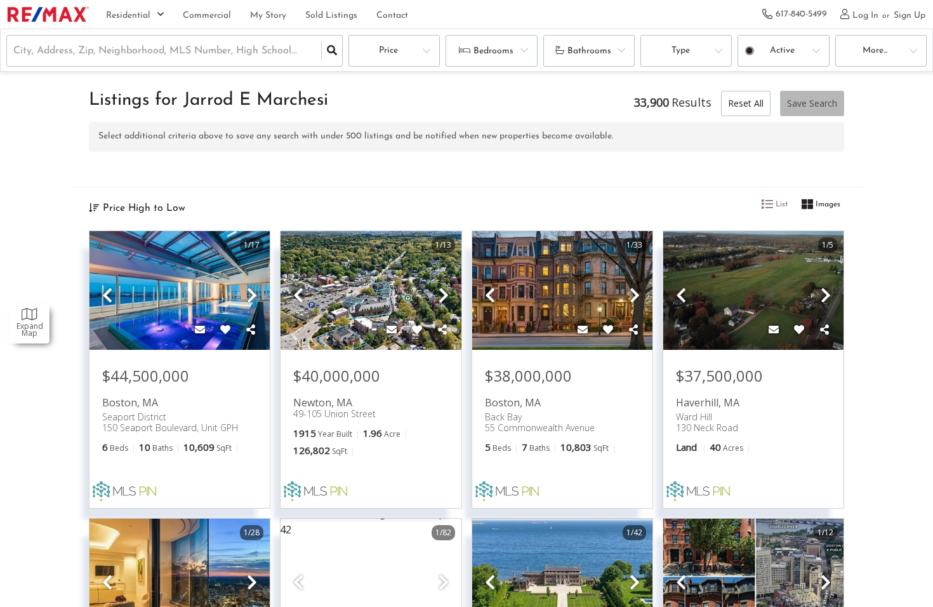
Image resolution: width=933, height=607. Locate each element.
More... (875, 50)
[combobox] (15, 51)
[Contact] (200, 331)
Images (826, 204)
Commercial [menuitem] (207, 15)
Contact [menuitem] (392, 15)
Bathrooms (589, 51)
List (780, 204)
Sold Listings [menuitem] (331, 15)
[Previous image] (107, 296)
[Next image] (252, 296)
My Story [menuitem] (268, 15)
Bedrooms (493, 51)
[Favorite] (225, 331)
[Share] (250, 331)
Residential (128, 15)
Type (681, 50)
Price (388, 50)
